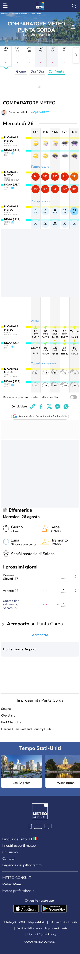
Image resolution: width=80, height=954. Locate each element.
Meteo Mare (11, 884)
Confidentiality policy (29, 928)
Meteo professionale (18, 890)
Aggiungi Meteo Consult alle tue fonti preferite (42, 416)
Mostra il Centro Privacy (41, 934)
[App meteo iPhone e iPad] (26, 909)
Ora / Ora (37, 71)
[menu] (6, 6)
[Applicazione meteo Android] (54, 909)
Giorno (21, 71)
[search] (74, 6)
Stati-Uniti (14, 13)
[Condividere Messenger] (57, 406)
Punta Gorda (35, 13)
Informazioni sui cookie (63, 922)
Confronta (56, 71)
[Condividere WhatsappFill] (66, 406)
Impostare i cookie (56, 928)
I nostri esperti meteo (19, 845)
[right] (76, 55)
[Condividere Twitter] (49, 406)
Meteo (4, 13)
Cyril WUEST (41, 112)
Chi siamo (10, 852)
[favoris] (73, 26)
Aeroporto (40, 635)
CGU (22, 922)
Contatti (8, 858)
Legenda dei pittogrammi (22, 865)
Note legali (9, 922)
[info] (12, 154)
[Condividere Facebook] (40, 406)
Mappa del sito (37, 922)
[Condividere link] (32, 406)
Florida (24, 13)
